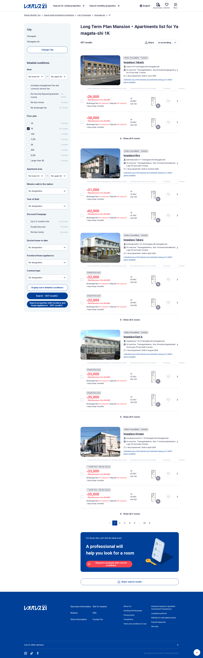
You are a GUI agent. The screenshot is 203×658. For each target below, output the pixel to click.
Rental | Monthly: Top (32, 15)
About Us (127, 606)
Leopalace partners (159, 613)
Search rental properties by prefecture (59, 15)
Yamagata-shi (99, 15)
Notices (74, 613)
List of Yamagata (84, 15)
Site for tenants (100, 606)
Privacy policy (129, 615)
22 (144, 523)
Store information (79, 619)
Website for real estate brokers (163, 618)
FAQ (94, 613)
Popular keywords (158, 622)
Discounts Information (81, 606)
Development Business (133, 611)
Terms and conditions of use (135, 624)
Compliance (128, 619)
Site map (154, 626)
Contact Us (98, 619)
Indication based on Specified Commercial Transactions (163, 607)
